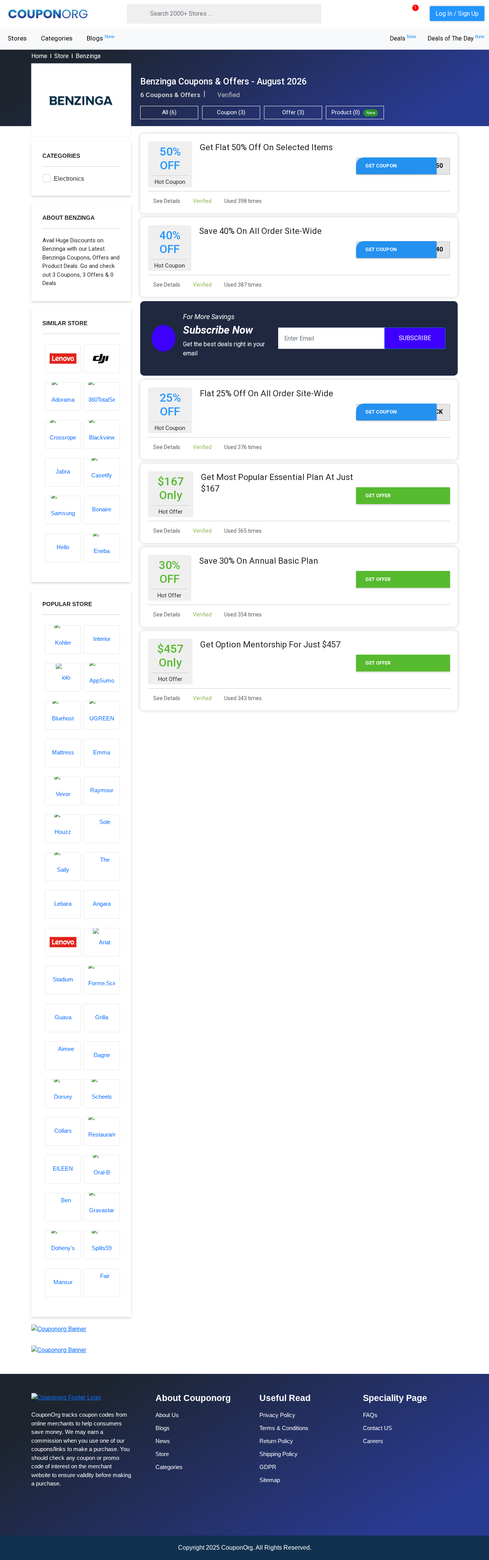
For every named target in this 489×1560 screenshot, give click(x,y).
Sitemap (269, 1480)
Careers (373, 1441)
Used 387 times (242, 285)
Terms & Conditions (283, 1428)
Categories (57, 38)
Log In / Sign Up (457, 13)
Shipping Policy (278, 1454)
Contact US (377, 1428)
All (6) (169, 112)
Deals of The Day (455, 38)
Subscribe (415, 338)
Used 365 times (242, 531)
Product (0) (353, 112)
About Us (167, 1415)
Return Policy (276, 1441)
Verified (202, 201)
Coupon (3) (231, 112)
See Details (166, 201)
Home (39, 56)
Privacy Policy (277, 1415)
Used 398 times (242, 201)
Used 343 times (242, 698)
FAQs (370, 1415)
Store (61, 56)
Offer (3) (293, 112)
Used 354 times (242, 614)
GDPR (267, 1467)
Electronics (69, 178)
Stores (17, 38)
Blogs (101, 38)
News (162, 1441)
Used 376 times (242, 447)
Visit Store (81, 100)
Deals (403, 38)
